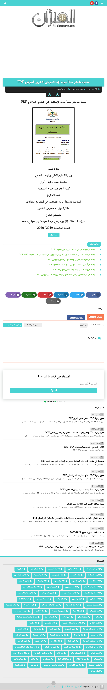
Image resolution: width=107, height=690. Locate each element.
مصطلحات (47, 659)
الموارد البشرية (29, 605)
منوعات (33, 665)
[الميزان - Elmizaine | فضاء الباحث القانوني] (53, 18)
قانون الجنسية (38, 635)
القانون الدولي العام (47, 593)
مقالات (33, 659)
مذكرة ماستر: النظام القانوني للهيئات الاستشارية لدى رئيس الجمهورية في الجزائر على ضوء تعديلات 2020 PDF (59, 254)
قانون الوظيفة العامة (93, 647)
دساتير (97, 617)
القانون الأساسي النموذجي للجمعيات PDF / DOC (84, 447)
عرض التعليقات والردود (12, 324)
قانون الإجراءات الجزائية (91, 629)
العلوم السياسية (39, 575)
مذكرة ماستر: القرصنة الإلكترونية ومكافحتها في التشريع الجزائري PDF (73, 259)
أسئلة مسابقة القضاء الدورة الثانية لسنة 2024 (85, 504)
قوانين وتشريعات (77, 653)
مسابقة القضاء (81, 659)
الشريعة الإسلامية (94, 575)
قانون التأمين (21, 629)
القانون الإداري (95, 581)
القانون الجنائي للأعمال (92, 587)
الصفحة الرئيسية (78, 89)
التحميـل (53, 235)
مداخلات (60, 653)
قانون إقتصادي (50, 623)
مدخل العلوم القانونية (41, 653)
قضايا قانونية (95, 653)
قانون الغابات (55, 641)
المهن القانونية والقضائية (50, 605)
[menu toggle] (102, 3)
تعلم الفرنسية (77, 611)
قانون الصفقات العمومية (91, 641)
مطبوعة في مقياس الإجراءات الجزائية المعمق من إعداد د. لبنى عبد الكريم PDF (72, 461)
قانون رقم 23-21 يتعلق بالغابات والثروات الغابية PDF (82, 490)
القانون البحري (77, 581)
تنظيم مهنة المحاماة (58, 611)
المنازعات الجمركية (72, 605)
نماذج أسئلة (19, 665)
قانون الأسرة (53, 629)
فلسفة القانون (95, 623)
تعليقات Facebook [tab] (76, 318)
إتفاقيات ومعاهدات (93, 569)
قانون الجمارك (78, 635)
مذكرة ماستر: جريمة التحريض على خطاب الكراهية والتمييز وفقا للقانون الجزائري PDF (67, 274)
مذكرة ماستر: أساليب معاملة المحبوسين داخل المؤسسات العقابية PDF (73, 264)
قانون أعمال (33, 623)
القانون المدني (77, 599)
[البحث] (5, 3)
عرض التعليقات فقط (32, 324)
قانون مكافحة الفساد (71, 647)
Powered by (60, 402)
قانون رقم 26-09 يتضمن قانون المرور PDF (86, 418)
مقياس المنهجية (94, 665)
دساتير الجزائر (83, 617)
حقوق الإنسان (39, 611)
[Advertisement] (53, 54)
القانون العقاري (95, 599)
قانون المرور (39, 641)
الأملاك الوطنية (36, 569)
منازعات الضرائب (75, 665)
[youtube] (92, 3)
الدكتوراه (20, 569)
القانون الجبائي (42, 581)
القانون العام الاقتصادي (25, 593)
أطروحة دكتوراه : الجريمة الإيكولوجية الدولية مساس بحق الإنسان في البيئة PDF (71, 547)
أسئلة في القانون (73, 569)
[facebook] (96, 3)
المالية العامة (60, 599)
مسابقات (97, 659)
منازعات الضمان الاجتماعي (52, 665)
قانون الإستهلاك (70, 629)
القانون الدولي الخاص (69, 593)
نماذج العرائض (95, 671)
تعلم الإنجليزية (95, 611)
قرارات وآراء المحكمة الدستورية (26, 647)
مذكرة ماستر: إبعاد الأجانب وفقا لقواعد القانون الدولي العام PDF (75, 269)
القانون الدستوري (71, 587)
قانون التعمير (95, 635)
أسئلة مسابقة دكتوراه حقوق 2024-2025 (87, 532)
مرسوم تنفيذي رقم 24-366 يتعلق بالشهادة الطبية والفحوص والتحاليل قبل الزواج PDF (68, 518)
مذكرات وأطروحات (62, 89)
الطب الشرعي (75, 575)
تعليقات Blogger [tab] (95, 317)
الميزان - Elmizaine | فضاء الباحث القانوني (63, 686)
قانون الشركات (20, 635)
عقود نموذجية (50, 617)
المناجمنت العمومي (93, 605)
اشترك (53, 390)
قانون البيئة (37, 629)
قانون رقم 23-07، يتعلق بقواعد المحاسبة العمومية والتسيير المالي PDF (74, 433)
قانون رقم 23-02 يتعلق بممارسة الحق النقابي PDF (83, 475)
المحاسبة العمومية (43, 599)
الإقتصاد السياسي (54, 569)
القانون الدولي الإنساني (92, 593)
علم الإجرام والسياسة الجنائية (27, 617)
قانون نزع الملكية (50, 647)
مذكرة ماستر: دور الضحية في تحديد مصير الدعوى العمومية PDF (74, 249)
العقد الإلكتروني (57, 575)
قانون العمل (72, 641)
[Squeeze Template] (102, 687)
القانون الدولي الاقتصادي (31, 587)
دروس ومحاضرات (20, 611)
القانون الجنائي (24, 581)
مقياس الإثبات (18, 659)
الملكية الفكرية (24, 599)
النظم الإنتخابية (11, 605)
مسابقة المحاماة (63, 659)
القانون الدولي (52, 587)
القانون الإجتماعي (20, 575)
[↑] (53, 683)
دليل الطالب (66, 617)
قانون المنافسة (22, 641)
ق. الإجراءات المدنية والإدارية (72, 623)
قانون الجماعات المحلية (58, 635)
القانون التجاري (59, 581)
